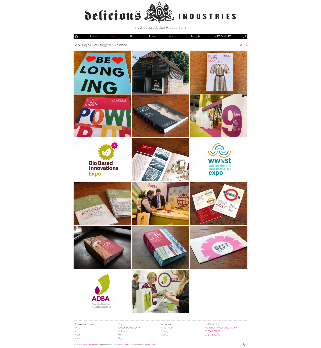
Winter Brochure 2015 (98, 235)
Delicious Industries (77, 36)
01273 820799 (212, 334)
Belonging (87, 59)
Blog (132, 36)
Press (152, 36)
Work (114, 36)
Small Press (167, 327)
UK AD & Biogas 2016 (156, 191)
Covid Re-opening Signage (160, 59)
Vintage (165, 331)
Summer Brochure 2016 (216, 191)
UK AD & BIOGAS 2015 (157, 278)
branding (199, 115)
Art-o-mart (223, 36)
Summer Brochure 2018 (99, 103)
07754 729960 (212, 331)
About (172, 36)
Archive (78, 331)
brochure (200, 70)
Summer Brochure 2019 (216, 59)
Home (93, 36)
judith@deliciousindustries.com (221, 327)
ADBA (84, 278)
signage (141, 74)
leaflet (82, 74)
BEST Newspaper (210, 235)
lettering (83, 77)
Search (244, 37)
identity (82, 159)
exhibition (84, 81)
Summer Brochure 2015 (158, 235)
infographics (201, 130)
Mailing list (195, 36)
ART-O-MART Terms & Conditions (126, 344)
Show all (243, 44)
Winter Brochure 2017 (156, 147)
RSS (244, 344)
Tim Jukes (151, 344)
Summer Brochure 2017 (158, 103)
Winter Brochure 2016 (98, 191)
